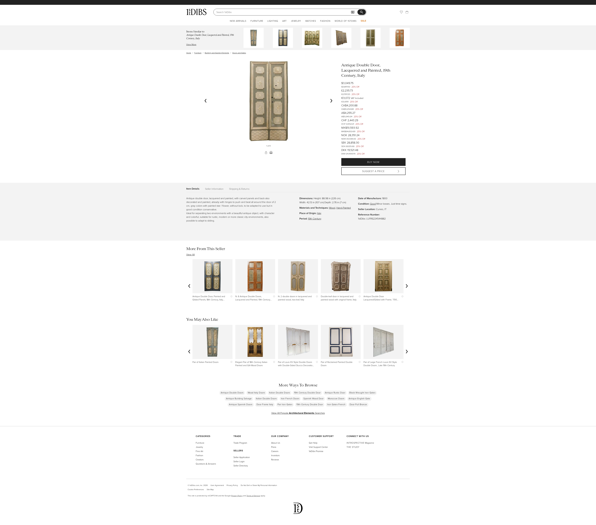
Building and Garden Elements (217, 52)
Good (373, 203)
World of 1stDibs (346, 20)
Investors (275, 455)
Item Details (192, 189)
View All (190, 254)
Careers (274, 451)
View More (191, 44)
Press (273, 446)
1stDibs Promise (316, 451)
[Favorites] (401, 12)
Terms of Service (253, 495)
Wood (332, 207)
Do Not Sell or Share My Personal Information (259, 485)
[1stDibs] (196, 12)
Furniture (257, 20)
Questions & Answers (206, 463)
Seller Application (241, 457)
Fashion (325, 20)
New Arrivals (238, 20)
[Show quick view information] (231, 296)
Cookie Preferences (196, 489)
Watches (310, 20)
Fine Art (199, 451)
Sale (363, 20)
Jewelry (296, 20)
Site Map (210, 489)
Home (188, 52)
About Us (275, 442)
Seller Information (214, 189)
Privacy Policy (232, 485)
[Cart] (407, 12)
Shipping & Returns (239, 189)
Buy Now (373, 162)
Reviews (275, 459)
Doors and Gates (239, 52)
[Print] (271, 152)
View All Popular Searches (298, 413)
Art (284, 20)
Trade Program (240, 442)
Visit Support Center (318, 446)
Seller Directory (240, 465)
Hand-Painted (343, 207)
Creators (199, 459)
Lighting (272, 20)
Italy (319, 213)
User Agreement (217, 485)
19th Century (314, 218)
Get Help (313, 442)
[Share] (266, 152)
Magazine (360, 442)
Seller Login (239, 461)
